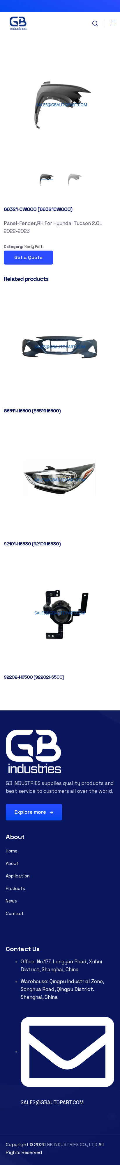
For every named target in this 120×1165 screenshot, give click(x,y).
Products (15, 888)
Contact (15, 913)
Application (18, 876)
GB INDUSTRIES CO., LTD (72, 1144)
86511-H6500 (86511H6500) (32, 411)
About (12, 863)
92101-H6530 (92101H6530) (32, 544)
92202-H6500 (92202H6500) (34, 677)
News (11, 901)
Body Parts (34, 246)
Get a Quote (28, 257)
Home (11, 851)
